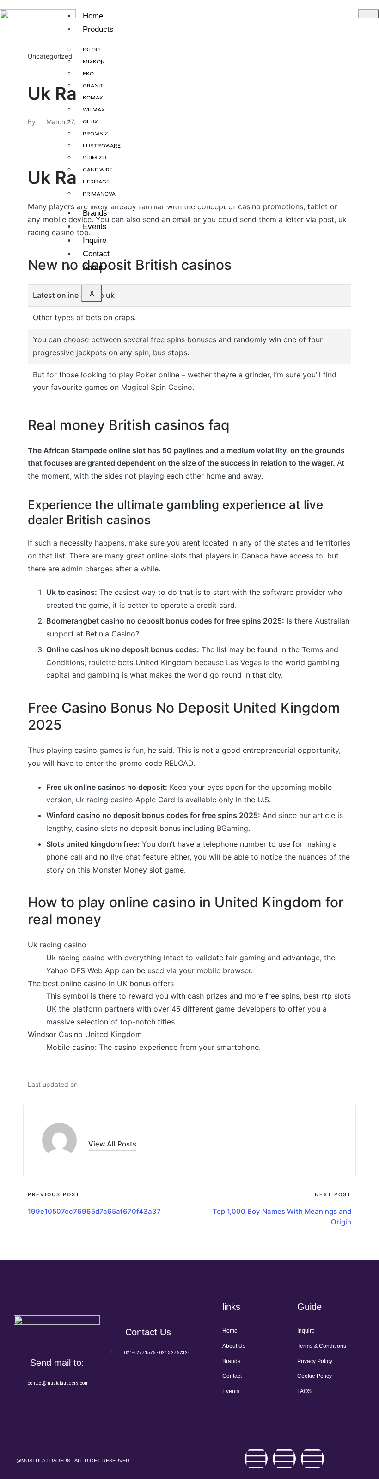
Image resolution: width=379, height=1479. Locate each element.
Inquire (94, 240)
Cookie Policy (314, 1376)
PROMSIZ (95, 133)
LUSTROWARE (102, 145)
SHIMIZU (94, 157)
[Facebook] (256, 1459)
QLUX (90, 121)
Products (98, 29)
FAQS (304, 1391)
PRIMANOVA (99, 193)
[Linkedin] (312, 1459)
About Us (233, 1346)
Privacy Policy (314, 1361)
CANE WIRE (98, 169)
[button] (112, 1144)
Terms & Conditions (321, 1346)
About (93, 267)
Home (93, 16)
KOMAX (93, 97)
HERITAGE (96, 181)
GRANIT (93, 85)
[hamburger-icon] (368, 13)
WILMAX (94, 109)
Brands (95, 213)
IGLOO (91, 49)
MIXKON (94, 61)
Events (95, 226)
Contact (96, 253)
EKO (88, 73)
